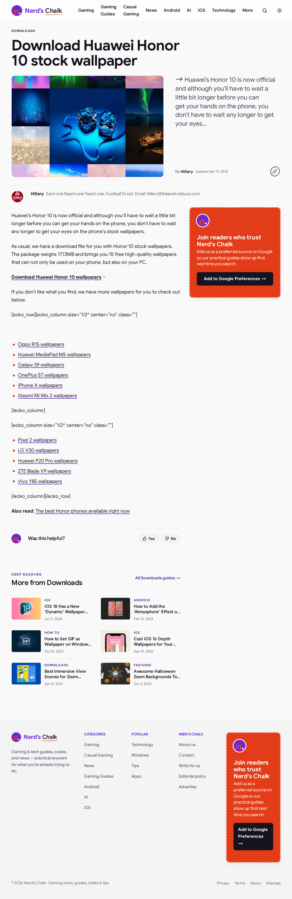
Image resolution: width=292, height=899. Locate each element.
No (173, 538)
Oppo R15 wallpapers (41, 344)
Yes (151, 538)
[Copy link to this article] (275, 171)
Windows (140, 755)
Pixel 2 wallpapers (37, 440)
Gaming (86, 10)
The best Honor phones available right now (83, 511)
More (247, 10)
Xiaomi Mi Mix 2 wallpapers (47, 396)
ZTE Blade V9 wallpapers (44, 471)
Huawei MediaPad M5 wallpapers (54, 355)
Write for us (189, 765)
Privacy (223, 883)
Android (172, 10)
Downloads (23, 31)
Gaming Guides (108, 10)
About (255, 883)
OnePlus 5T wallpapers (43, 375)
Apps (136, 776)
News (151, 10)
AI (189, 10)
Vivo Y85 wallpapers (40, 481)
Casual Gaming (131, 10)
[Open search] (264, 10)
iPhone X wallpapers (40, 385)
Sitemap (273, 883)
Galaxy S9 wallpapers (41, 365)
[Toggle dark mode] (279, 10)
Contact (186, 755)
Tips (135, 765)
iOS (201, 10)
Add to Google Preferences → (235, 278)
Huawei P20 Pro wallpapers (48, 461)
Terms (240, 883)
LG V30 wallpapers (38, 450)
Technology (224, 10)
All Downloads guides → (158, 577)
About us (187, 744)
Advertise (187, 786)
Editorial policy (192, 776)
